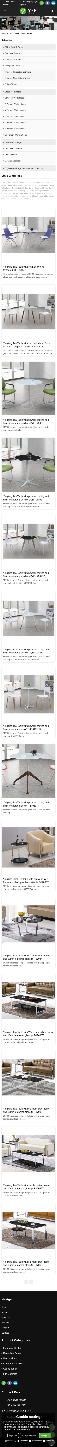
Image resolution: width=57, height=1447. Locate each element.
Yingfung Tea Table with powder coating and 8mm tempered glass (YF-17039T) (26, 804)
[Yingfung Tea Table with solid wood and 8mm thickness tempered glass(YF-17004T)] (28, 312)
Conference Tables (13, 1363)
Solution (5, 1322)
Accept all (45, 1435)
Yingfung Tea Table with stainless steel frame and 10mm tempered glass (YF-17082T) (26, 1187)
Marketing (50, 1441)
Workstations (10, 1358)
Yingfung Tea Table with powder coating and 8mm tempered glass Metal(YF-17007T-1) (26, 574)
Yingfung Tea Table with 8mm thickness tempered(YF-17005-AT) (23, 268)
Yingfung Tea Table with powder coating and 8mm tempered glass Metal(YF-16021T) (26, 651)
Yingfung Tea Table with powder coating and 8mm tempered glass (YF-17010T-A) (26, 727)
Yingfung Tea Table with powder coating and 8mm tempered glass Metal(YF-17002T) (26, 498)
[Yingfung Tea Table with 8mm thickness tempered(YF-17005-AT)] (28, 235)
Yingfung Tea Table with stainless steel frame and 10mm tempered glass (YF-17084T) (26, 957)
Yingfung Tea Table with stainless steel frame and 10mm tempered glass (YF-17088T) (26, 1110)
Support (5, 1327)
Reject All (13, 1435)
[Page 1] (26, 1282)
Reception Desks (12, 1353)
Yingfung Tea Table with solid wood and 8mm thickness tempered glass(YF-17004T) (26, 345)
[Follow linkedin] (53, 3)
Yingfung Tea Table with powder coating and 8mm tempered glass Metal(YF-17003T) (26, 421)
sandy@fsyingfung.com (28, 3)
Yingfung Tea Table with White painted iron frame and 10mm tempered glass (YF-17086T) (28, 1034)
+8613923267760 (10, 3)
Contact (5, 1333)
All (11, 33)
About (4, 1312)
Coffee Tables (10, 1368)
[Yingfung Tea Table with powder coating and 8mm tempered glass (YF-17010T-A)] (28, 694)
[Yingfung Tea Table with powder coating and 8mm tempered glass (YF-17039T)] (28, 771)
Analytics (24, 1441)
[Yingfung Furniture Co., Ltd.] (28, 11)
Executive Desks (12, 1348)
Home (5, 33)
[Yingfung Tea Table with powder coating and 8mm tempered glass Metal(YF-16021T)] (28, 618)
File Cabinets (10, 1374)
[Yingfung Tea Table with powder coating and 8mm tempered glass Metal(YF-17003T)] (28, 388)
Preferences (37, 1441)
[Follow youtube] (41, 3)
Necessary (11, 1441)
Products (5, 1317)
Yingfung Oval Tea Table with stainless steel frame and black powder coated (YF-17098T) (26, 881)
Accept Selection (29, 1435)
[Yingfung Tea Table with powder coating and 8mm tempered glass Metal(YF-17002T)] (28, 465)
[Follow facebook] (47, 3)
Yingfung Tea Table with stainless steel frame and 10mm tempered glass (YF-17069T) (26, 1263)
